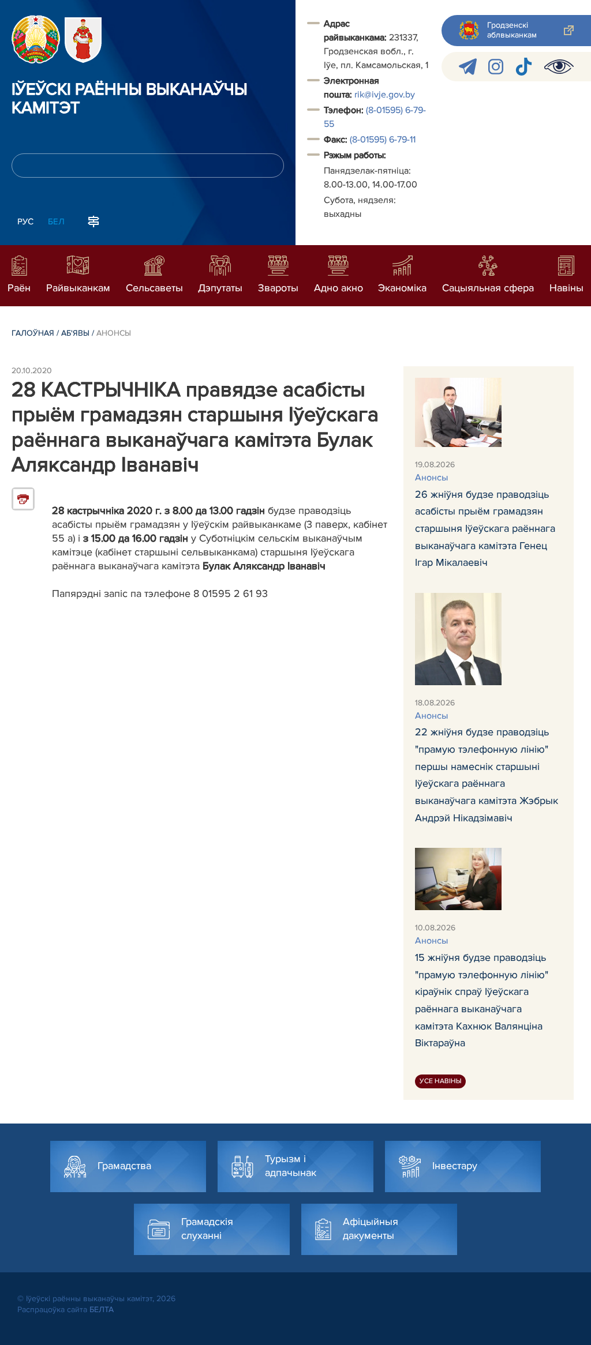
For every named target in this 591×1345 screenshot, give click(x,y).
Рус (25, 221)
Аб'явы (75, 333)
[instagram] (495, 66)
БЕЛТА (101, 1309)
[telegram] (468, 66)
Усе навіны (440, 1081)
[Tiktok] (524, 67)
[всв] (559, 66)
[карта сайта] (93, 220)
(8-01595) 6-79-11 (383, 139)
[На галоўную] (36, 39)
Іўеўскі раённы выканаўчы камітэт (130, 99)
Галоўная (33, 333)
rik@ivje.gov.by (384, 94)
